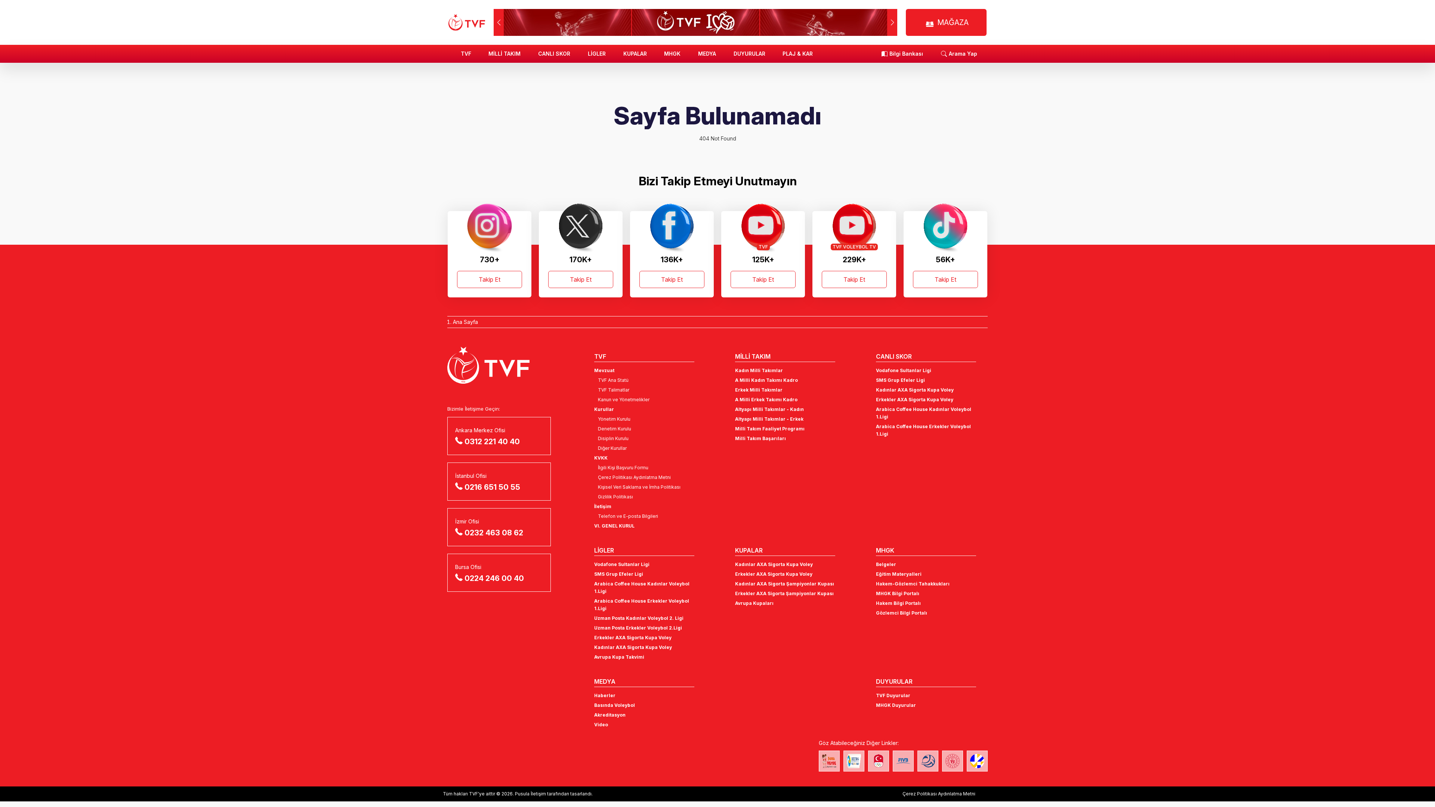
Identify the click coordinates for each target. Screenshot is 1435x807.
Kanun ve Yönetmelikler (623, 399)
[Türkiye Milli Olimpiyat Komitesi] (878, 761)
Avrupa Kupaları (754, 603)
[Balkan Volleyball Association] (927, 761)
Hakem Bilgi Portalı (898, 603)
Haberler (604, 695)
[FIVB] (903, 761)
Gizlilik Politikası (615, 497)
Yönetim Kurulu (614, 419)
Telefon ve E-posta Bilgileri (628, 516)
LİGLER (597, 53)
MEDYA (707, 53)
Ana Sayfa (465, 322)
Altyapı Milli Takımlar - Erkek (769, 419)
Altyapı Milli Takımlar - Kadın (769, 409)
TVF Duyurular (893, 695)
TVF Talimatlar (613, 390)
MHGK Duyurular (896, 705)
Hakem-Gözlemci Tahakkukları (913, 584)
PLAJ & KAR (798, 53)
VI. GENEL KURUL (614, 526)
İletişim (602, 506)
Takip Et (489, 279)
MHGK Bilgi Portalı (897, 593)
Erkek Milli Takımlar (759, 390)
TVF (466, 53)
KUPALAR (635, 53)
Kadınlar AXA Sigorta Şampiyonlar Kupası (784, 584)
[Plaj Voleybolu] (853, 761)
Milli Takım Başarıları (760, 438)
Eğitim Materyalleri (899, 574)
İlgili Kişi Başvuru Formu (623, 467)
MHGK (672, 53)
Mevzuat (604, 370)
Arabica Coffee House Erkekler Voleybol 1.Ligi (923, 430)
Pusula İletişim (530, 794)
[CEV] (977, 761)
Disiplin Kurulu (613, 438)
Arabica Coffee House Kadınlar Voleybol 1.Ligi (923, 413)
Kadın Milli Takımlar (759, 370)
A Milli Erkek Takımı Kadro (766, 399)
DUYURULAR (749, 53)
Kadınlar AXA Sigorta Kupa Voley (915, 390)
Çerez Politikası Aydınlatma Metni (634, 477)
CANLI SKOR (554, 53)
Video (601, 724)
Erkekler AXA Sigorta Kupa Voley (914, 399)
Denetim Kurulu (614, 429)
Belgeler (886, 564)
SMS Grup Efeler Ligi (900, 380)
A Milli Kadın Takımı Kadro (766, 380)
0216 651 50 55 (492, 487)
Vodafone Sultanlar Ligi (903, 370)
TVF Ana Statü (613, 380)
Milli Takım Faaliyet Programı (770, 429)
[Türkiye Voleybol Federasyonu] (466, 22)
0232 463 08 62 (494, 533)
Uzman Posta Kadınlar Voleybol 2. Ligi (638, 618)
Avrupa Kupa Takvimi (619, 657)
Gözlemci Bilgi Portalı (901, 613)
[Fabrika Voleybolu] (829, 761)
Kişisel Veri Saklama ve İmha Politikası (639, 487)
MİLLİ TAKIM (504, 53)
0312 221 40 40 (492, 441)
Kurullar (604, 409)
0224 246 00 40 (494, 578)
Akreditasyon (610, 715)
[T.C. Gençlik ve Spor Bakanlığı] (952, 761)
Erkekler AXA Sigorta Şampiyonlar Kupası (784, 593)
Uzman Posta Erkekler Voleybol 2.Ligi (638, 628)
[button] (892, 22)
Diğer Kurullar (612, 448)
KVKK (601, 458)
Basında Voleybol (614, 705)
